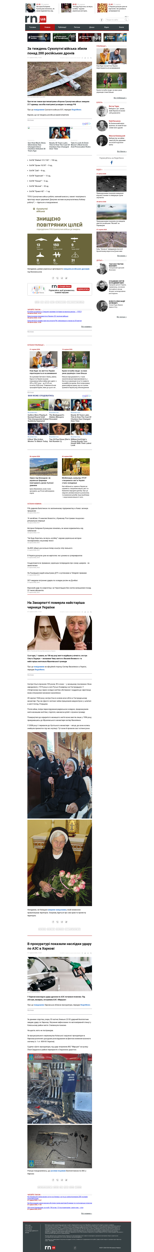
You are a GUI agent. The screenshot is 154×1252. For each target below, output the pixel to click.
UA (125, 16)
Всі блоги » (122, 151)
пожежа (78, 1187)
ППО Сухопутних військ (75, 302)
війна (37, 302)
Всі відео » (122, 256)
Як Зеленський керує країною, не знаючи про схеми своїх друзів (117, 125)
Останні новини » (34, 504)
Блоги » (100, 102)
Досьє (91, 27)
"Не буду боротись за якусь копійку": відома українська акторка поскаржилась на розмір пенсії (54, 539)
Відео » (99, 170)
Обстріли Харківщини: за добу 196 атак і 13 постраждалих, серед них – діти (55, 1207)
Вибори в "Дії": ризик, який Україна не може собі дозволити (117, 111)
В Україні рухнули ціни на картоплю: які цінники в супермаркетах (54, 556)
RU (128, 16)
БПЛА (52, 302)
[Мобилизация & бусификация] (64, 41)
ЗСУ (42, 302)
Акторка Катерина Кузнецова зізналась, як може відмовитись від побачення (55, 529)
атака (72, 1187)
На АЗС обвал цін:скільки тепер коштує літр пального (49, 548)
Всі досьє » (122, 317)
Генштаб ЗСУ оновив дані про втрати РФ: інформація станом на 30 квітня (54, 321)
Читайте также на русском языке (70, 58)
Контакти (28, 1227)
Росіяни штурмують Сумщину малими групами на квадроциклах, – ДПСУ (54, 312)
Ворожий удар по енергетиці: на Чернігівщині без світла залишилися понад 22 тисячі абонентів (59, 589)
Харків (56, 1187)
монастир (50, 929)
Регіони (77, 27)
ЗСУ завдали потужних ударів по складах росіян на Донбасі (52, 580)
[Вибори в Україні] (115, 41)
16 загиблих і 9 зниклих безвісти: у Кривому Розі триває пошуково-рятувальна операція (56, 519)
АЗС (61, 1187)
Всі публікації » (120, 98)
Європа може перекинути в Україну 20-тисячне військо (47, 316)
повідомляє (39, 1005)
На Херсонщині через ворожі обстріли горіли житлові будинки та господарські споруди (59, 1203)
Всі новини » (86, 327)
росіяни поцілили (58, 1171)
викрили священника (57, 910)
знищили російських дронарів (76, 269)
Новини (47, 27)
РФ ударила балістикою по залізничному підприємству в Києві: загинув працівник (57, 509)
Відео (106, 27)
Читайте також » (34, 310)
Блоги (121, 27)
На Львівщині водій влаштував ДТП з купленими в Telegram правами (57, 573)
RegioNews (76, 110)
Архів (27, 1232)
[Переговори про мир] (89, 41)
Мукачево (42, 929)
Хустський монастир (72, 929)
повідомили (39, 110)
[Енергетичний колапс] (39, 41)
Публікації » (102, 46)
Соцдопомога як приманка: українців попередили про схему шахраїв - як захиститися (58, 564)
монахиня (59, 929)
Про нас (28, 1225)
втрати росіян (61, 302)
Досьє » (100, 260)
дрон (47, 302)
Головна (32, 27)
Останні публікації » (36, 345)
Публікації (62, 27)
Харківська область (45, 1187)
